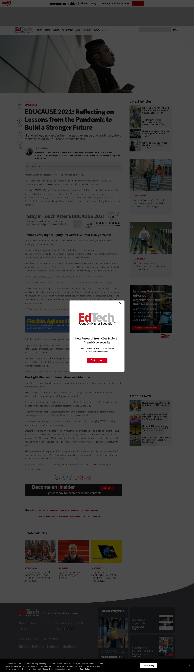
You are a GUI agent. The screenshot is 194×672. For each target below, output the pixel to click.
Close (120, 303)
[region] (97, 665)
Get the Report (97, 360)
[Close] (189, 665)
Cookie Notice (85, 669)
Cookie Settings (148, 665)
